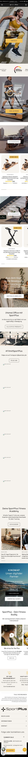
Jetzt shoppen (9, 750)
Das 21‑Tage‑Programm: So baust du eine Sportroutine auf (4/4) (11, 556)
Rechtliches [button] (5, 716)
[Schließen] (24, 736)
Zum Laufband (14, 111)
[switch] (3, 754)
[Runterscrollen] (14, 60)
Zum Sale (14, 41)
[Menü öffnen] (3, 5)
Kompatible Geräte (14, 599)
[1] (21, 339)
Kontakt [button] (4, 726)
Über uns (11, 658)
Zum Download (14, 593)
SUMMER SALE (13, 1)
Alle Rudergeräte (14, 141)
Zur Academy (14, 524)
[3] (18, 332)
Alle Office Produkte (14, 327)
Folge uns (14, 360)
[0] (8, 343)
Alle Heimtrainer (14, 214)
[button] (10, 181)
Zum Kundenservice (9, 686)
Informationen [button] (6, 721)
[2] (11, 335)
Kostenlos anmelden (14, 296)
